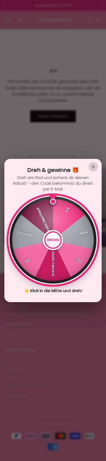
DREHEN (53, 240)
